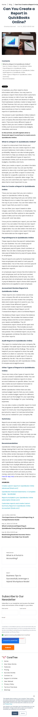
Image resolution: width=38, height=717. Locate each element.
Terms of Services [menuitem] (10, 687)
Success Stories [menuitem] (9, 673)
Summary (6, 77)
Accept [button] (15, 713)
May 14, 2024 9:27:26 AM (9, 524)
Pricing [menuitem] (6, 670)
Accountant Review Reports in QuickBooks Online (18, 70)
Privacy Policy (8, 704)
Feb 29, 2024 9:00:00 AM (9, 532)
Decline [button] (23, 713)
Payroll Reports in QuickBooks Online (14, 68)
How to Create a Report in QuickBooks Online (17, 66)
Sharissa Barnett (10, 26)
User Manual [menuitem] (8, 681)
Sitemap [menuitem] (7, 690)
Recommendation (9, 79)
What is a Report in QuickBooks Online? (16, 64)
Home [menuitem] (6, 661)
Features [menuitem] (7, 667)
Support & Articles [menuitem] (10, 678)
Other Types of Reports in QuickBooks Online (17, 74)
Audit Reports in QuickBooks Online (14, 72)
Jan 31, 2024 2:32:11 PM (9, 515)
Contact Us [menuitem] (8, 676)
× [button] (34, 695)
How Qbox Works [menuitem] (10, 664)
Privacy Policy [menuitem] (9, 684)
